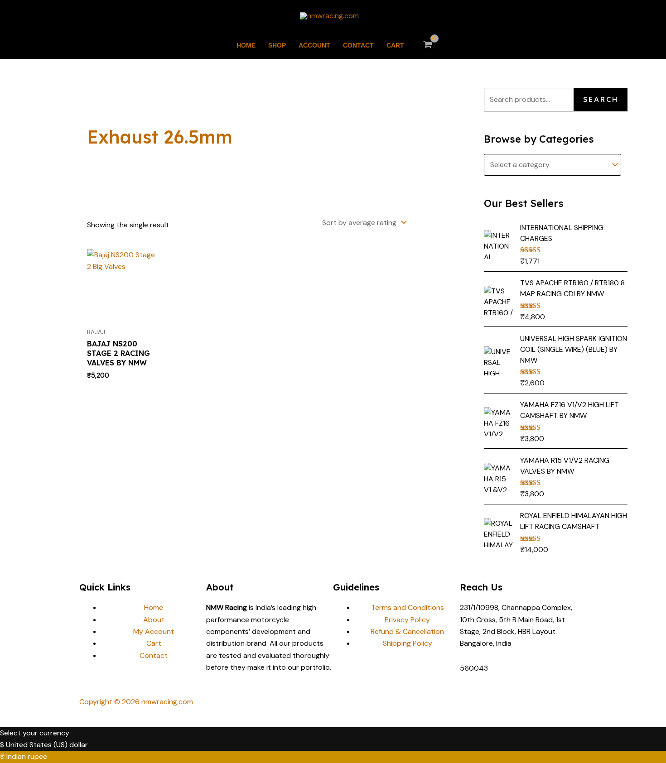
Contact (358, 45)
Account (314, 45)
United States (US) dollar (47, 744)
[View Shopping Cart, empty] (428, 45)
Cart (395, 45)
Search (600, 99)
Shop (277, 45)
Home (246, 45)
